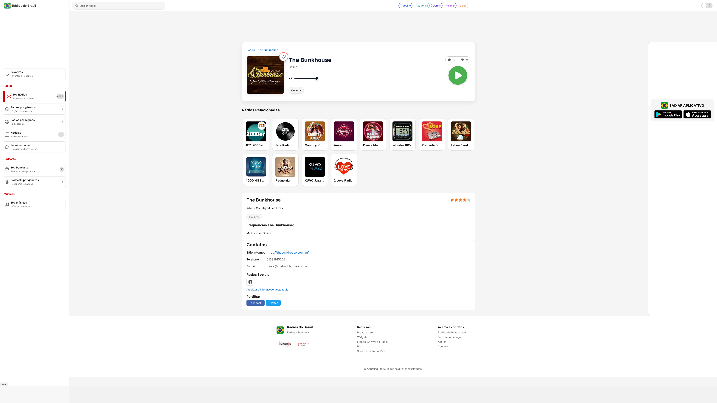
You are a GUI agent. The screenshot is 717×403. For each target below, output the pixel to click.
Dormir (437, 5)
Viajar (463, 5)
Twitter (273, 302)
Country (296, 90)
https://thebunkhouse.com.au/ (288, 252)
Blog (360, 346)
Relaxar (450, 5)
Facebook (255, 302)
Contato (443, 346)
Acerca (442, 341)
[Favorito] (283, 56)
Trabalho (405, 5)
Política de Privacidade (452, 332)
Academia (422, 5)
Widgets (362, 337)
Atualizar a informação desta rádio (267, 289)
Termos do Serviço (449, 337)
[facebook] (250, 282)
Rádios (251, 49)
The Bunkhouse (268, 49)
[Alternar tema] (707, 5)
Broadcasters (365, 332)
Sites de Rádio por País (371, 351)
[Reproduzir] (457, 75)
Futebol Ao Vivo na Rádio (372, 341)
